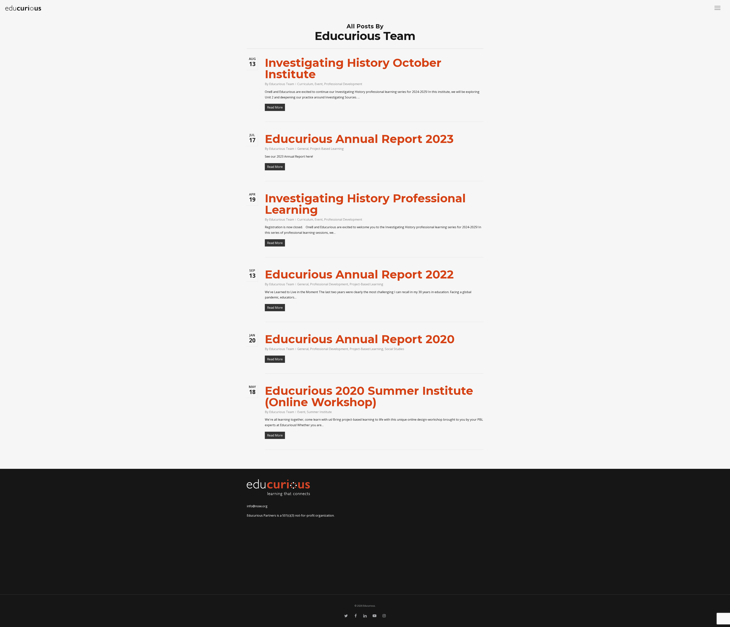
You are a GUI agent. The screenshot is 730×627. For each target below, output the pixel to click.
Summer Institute (319, 412)
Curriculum (305, 84)
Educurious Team (281, 84)
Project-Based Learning (327, 149)
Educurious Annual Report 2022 (359, 274)
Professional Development (343, 84)
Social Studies (394, 349)
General (303, 149)
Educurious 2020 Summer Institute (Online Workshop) (369, 396)
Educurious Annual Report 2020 (360, 339)
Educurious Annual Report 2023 (359, 139)
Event (319, 84)
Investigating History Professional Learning (365, 204)
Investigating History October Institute (353, 68)
